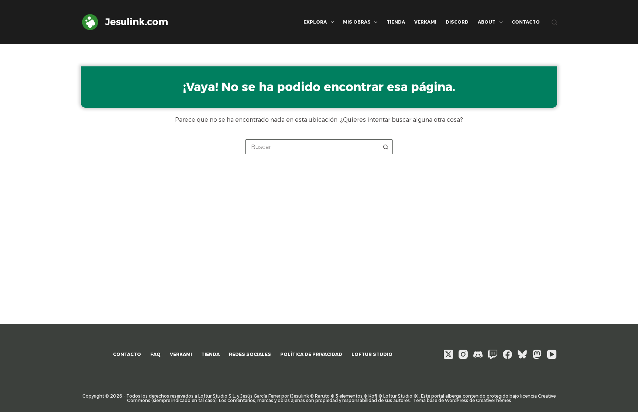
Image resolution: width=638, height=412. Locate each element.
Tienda (396, 22)
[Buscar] (554, 22)
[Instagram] (463, 354)
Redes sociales (250, 354)
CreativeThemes (493, 400)
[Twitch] (492, 354)
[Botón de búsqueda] (385, 147)
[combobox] (312, 146)
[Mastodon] (537, 354)
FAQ (155, 354)
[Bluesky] (522, 354)
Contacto (526, 22)
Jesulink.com (136, 21)
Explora (315, 22)
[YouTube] (551, 354)
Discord (457, 22)
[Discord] (478, 354)
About (486, 22)
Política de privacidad (311, 354)
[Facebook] (507, 354)
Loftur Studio (371, 354)
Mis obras (357, 22)
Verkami (425, 22)
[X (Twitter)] (448, 354)
